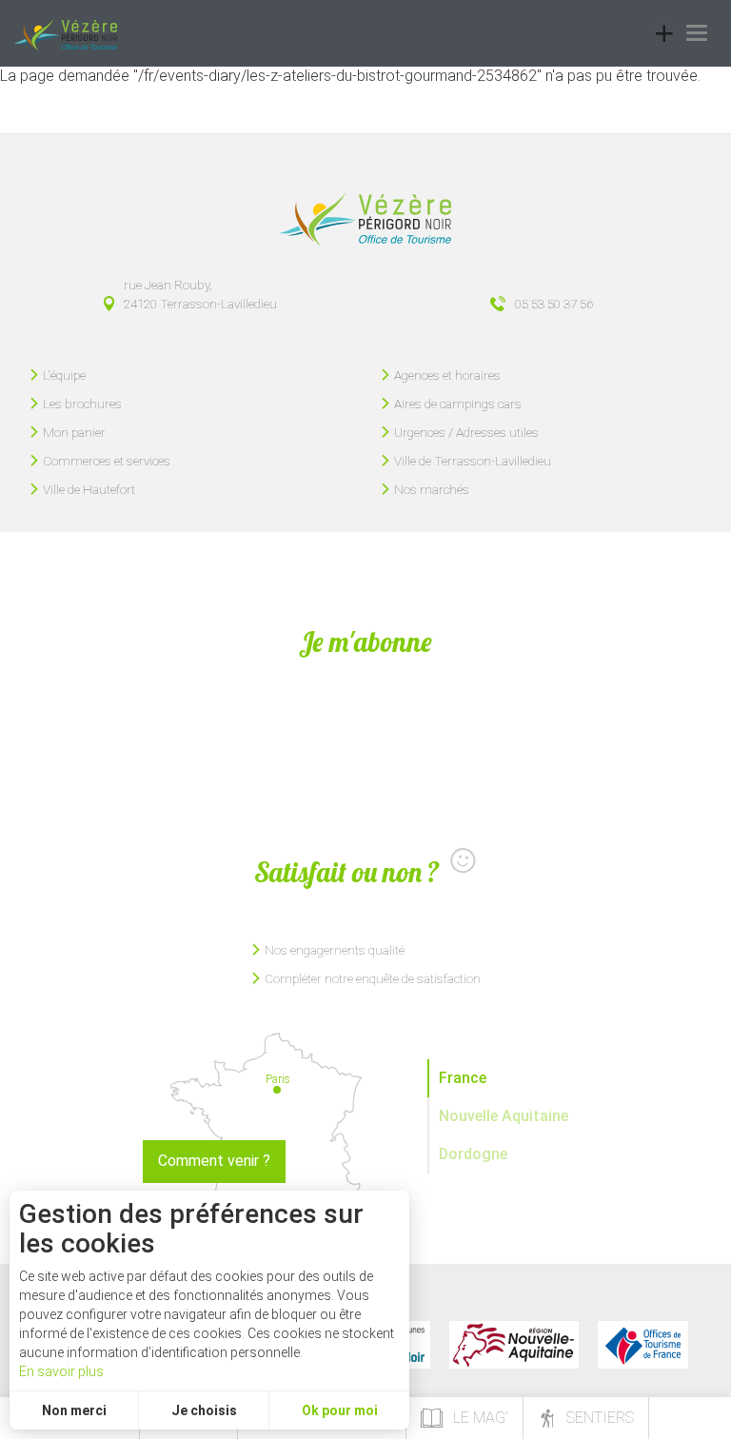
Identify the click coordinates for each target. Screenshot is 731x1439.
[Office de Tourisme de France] (643, 1345)
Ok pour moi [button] (340, 1410)
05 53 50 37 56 (554, 303)
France (462, 1078)
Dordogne (473, 1154)
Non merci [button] (74, 1410)
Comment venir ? (214, 1161)
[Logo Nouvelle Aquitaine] (514, 1345)
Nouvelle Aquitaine (503, 1116)
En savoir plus (61, 1371)
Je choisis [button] (204, 1410)
